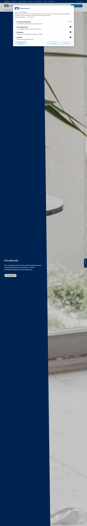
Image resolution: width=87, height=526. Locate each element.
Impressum (30, 17)
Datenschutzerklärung (20, 17)
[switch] (71, 27)
